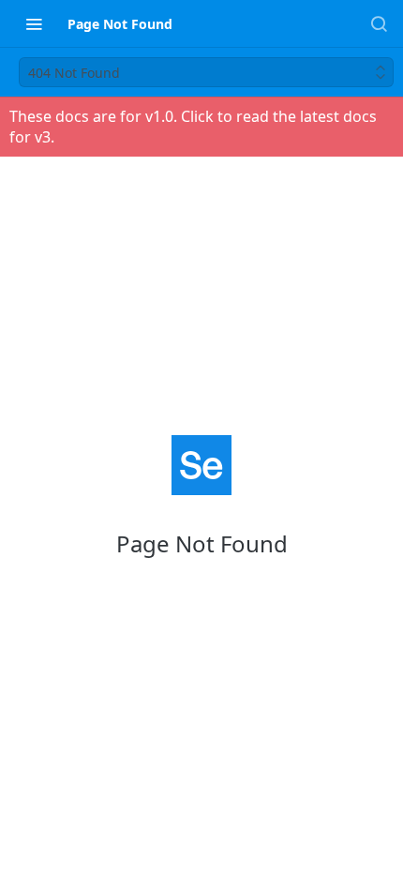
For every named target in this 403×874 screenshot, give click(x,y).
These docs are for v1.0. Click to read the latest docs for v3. (193, 126)
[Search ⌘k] (379, 23)
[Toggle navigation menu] (34, 23)
